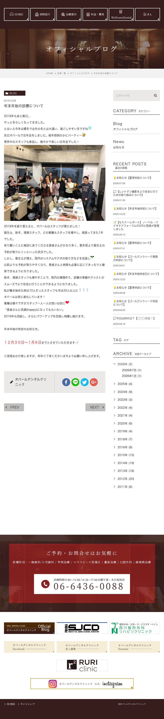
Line (75, 382)
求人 (149, 14)
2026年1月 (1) (131, 376)
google (94, 382)
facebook (66, 382)
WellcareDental (121, 17)
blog (13, 93)
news (118, 144)
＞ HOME (9, 704)
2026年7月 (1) (131, 370)
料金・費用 (97, 14)
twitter (85, 382)
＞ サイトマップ (26, 704)
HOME (19, 14)
